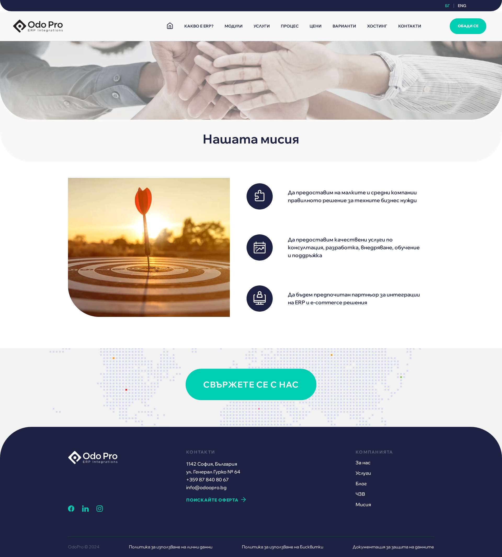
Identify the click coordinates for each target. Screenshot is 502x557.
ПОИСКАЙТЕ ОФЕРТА (212, 500)
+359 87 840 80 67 (207, 480)
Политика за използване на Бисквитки (282, 546)
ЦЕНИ (316, 26)
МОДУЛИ (234, 26)
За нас (363, 463)
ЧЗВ (360, 494)
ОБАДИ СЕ (468, 26)
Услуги (363, 473)
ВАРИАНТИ (344, 26)
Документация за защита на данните (393, 546)
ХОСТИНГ (377, 26)
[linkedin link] (85, 510)
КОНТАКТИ (409, 26)
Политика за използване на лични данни (170, 546)
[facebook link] (71, 510)
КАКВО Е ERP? (199, 26)
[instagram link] (99, 510)
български (449, 6)
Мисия (363, 504)
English (461, 6)
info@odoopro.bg (206, 487)
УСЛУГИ (262, 26)
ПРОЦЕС (290, 26)
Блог (361, 484)
